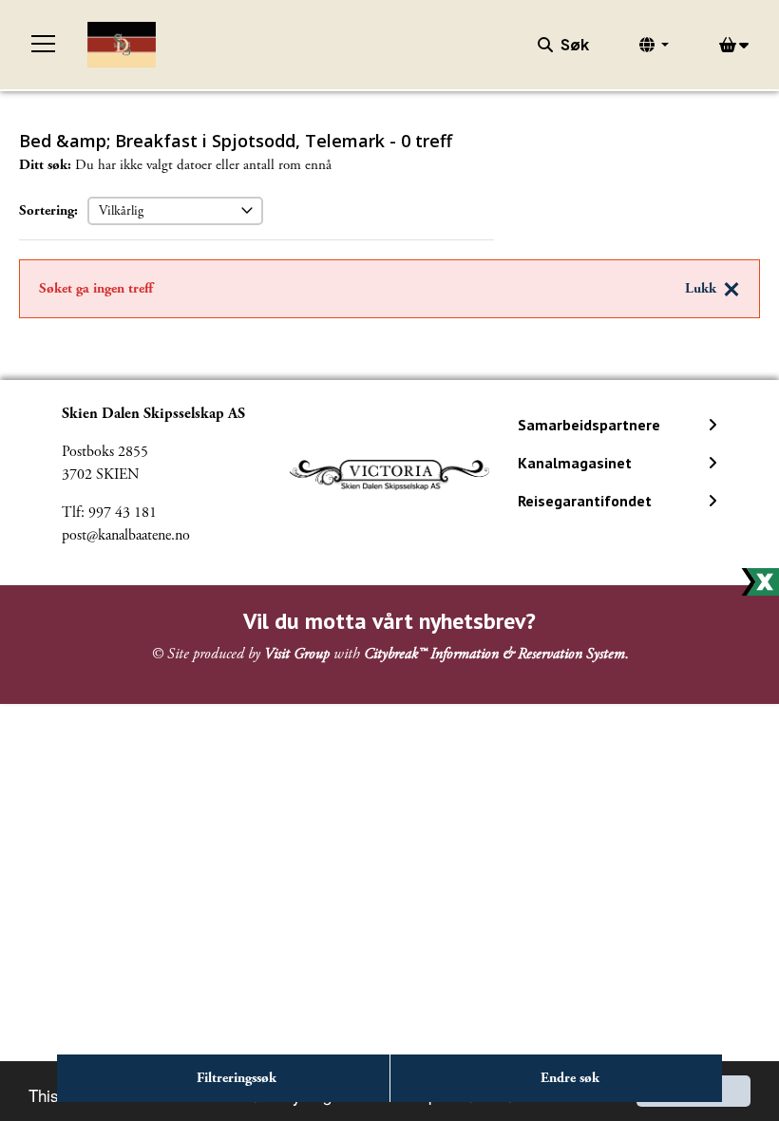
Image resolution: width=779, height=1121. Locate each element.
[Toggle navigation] (43, 44)
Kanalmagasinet (575, 462)
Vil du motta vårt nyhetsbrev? (389, 621)
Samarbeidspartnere (589, 424)
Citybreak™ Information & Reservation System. (496, 654)
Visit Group (297, 654)
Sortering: (48, 210)
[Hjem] (121, 44)
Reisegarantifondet (585, 500)
